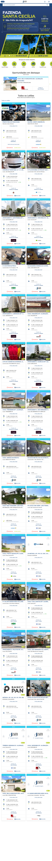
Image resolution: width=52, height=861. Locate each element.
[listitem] (13, 131)
